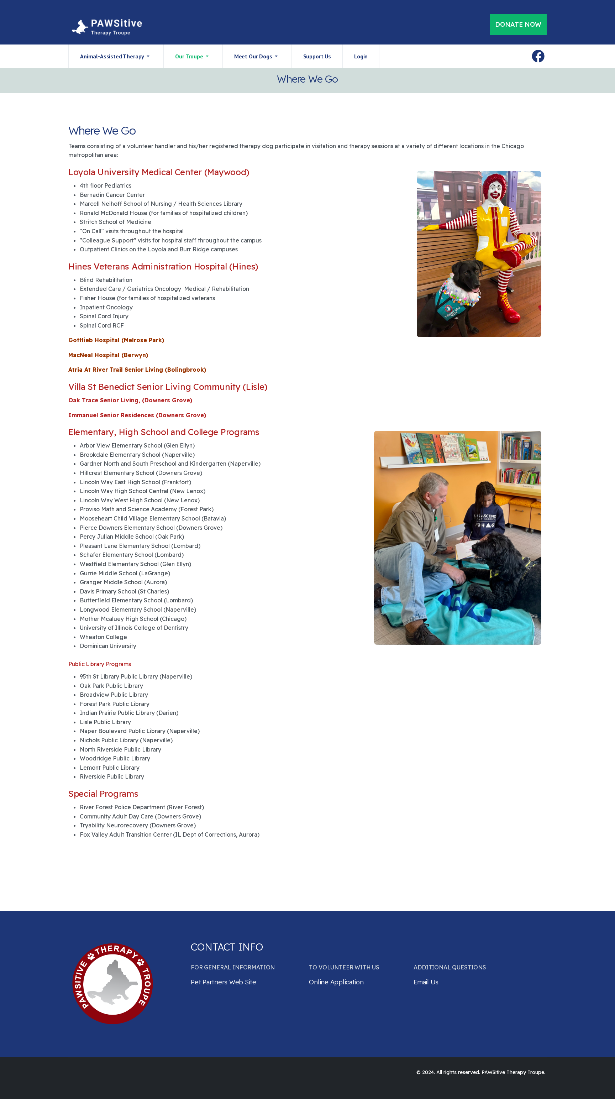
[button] (116, 56)
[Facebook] (538, 56)
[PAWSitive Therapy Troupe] (105, 27)
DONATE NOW (518, 24)
